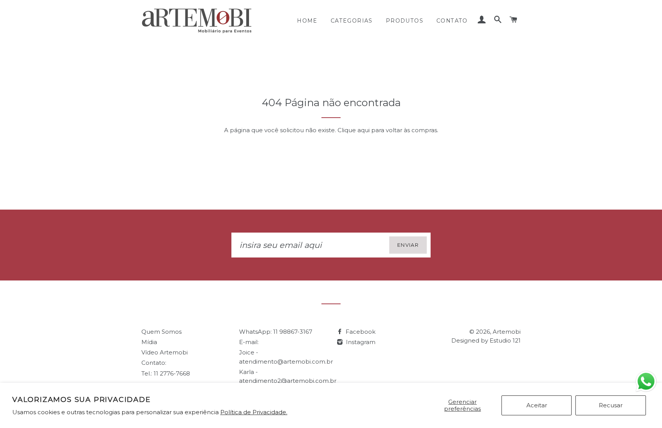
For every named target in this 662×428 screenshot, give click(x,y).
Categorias (352, 20)
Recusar (611, 405)
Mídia (149, 342)
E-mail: (249, 342)
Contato (452, 20)
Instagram (359, 342)
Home (307, 20)
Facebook (359, 331)
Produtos (404, 20)
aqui (363, 130)
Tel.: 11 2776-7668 (165, 373)
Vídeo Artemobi (164, 352)
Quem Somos (161, 331)
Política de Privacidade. (253, 412)
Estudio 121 (505, 340)
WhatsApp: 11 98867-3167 (275, 331)
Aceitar (536, 405)
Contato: (153, 362)
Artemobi (507, 331)
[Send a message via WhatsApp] (646, 381)
